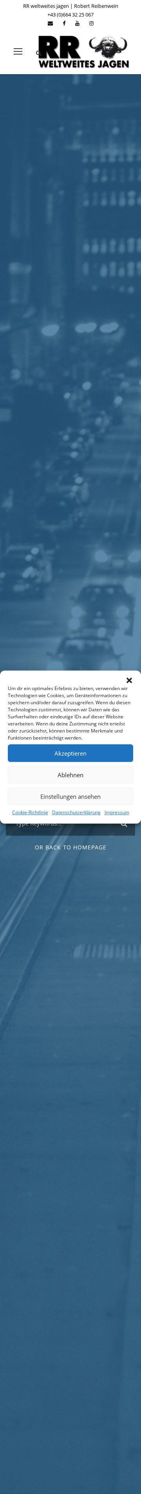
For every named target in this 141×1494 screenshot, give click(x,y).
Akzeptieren (70, 753)
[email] (50, 23)
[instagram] (91, 23)
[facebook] (64, 23)
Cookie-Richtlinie (30, 812)
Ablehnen (70, 775)
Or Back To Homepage (71, 847)
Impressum (117, 812)
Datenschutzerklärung (76, 812)
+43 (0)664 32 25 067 (70, 14)
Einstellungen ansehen (70, 796)
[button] (129, 680)
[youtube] (77, 23)
